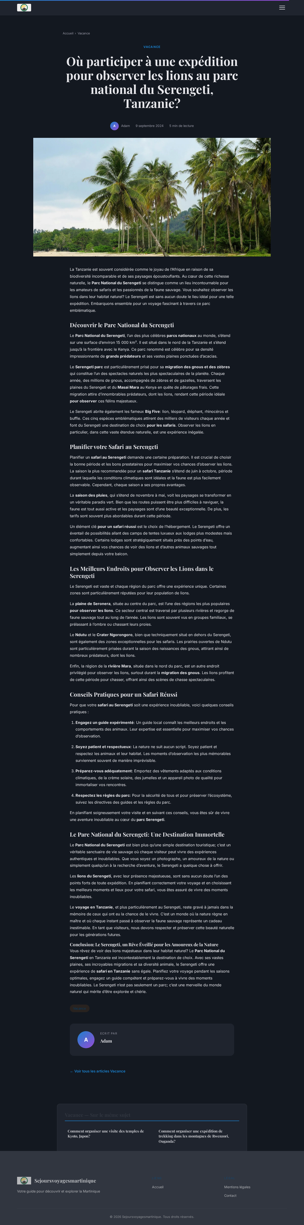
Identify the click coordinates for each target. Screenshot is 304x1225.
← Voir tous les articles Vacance (97, 1071)
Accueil (68, 33)
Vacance (84, 33)
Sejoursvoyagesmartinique (65, 1180)
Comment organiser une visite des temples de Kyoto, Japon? (106, 1133)
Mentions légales (237, 1187)
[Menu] (282, 7)
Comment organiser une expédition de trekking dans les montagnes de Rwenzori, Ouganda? (194, 1136)
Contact (230, 1195)
